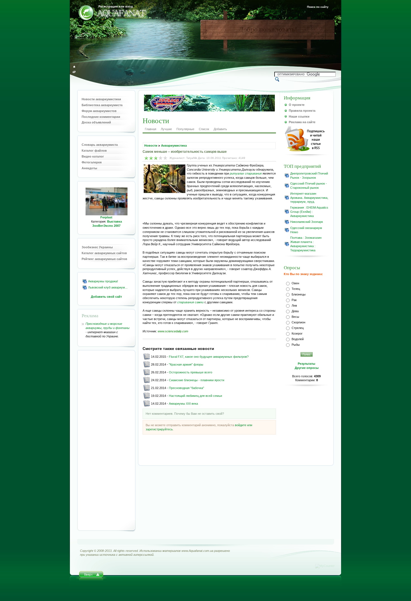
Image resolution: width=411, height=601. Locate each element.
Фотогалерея (91, 162)
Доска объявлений (96, 122)
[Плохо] (146, 158)
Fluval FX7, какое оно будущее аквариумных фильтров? (209, 356)
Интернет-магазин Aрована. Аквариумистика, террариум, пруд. (309, 198)
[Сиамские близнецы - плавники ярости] (146, 382)
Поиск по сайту (318, 6)
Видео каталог (93, 156)
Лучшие (166, 129)
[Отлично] (165, 158)
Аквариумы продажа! (103, 281)
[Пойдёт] (151, 158)
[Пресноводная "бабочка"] (146, 390)
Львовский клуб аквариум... (107, 287)
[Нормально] (155, 158)
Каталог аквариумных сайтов (104, 253)
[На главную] (74, 66)
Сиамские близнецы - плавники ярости (196, 380)
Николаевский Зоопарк (306, 221)
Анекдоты (89, 168)
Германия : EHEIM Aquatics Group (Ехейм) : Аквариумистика (309, 212)
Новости (150, 145)
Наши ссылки (299, 116)
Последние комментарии (101, 116)
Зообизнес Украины (97, 247)
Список (204, 129)
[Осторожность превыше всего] (146, 374)
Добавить (220, 129)
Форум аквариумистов (99, 111)
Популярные (185, 129)
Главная (150, 129)
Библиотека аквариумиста (102, 105)
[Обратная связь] (74, 72)
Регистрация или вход (115, 6)
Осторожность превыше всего (190, 372)
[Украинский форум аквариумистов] (86, 13)
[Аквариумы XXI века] (146, 405)
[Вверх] (91, 576)
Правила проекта (302, 110)
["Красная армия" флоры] (146, 366)
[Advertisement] (106, 440)
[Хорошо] (160, 158)
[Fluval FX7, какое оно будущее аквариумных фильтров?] (146, 359)
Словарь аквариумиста (100, 144)
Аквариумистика (174, 145)
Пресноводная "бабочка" (186, 388)
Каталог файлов (94, 150)
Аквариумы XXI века (183, 403)
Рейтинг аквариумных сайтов (104, 259)
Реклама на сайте (302, 122)
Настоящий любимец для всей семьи (195, 395)
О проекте (296, 104)
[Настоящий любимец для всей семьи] (146, 398)
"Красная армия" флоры (186, 364)
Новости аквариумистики (101, 99)
